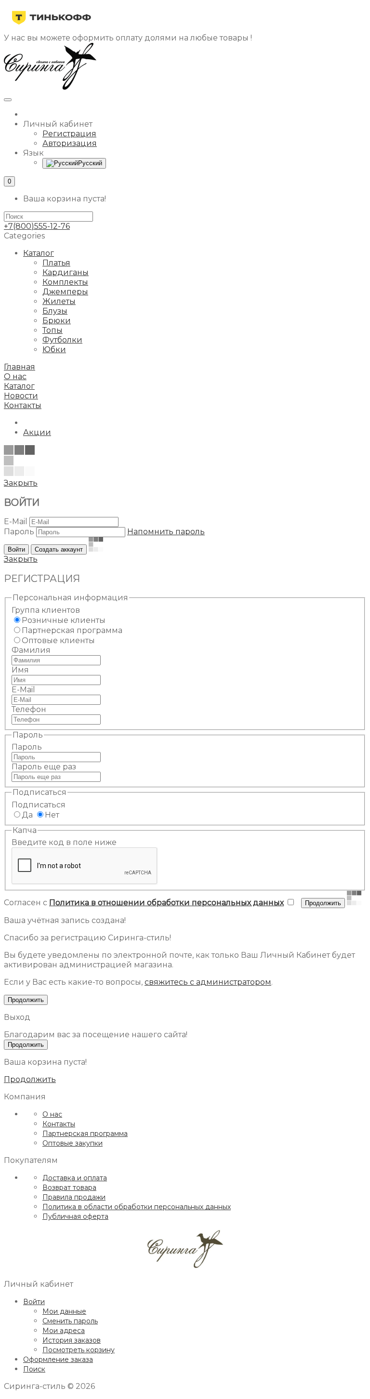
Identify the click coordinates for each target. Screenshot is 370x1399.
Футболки (62, 339)
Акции (37, 432)
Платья (56, 262)
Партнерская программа (72, 630)
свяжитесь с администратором (208, 982)
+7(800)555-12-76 (37, 226)
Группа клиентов (46, 610)
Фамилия (31, 650)
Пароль (19, 531)
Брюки (56, 320)
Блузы (54, 311)
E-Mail (15, 521)
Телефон (29, 709)
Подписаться (39, 804)
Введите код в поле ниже (64, 842)
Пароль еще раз (44, 766)
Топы (52, 330)
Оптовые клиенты (58, 640)
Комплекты (65, 282)
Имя (20, 669)
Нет (52, 814)
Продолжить (30, 1079)
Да (27, 814)
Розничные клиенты (64, 620)
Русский (90, 163)
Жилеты (59, 301)
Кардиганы (65, 272)
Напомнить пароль (166, 531)
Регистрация (69, 133)
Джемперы (65, 291)
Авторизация (69, 143)
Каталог (38, 253)
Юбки (54, 349)
